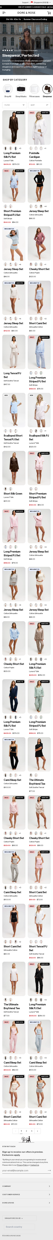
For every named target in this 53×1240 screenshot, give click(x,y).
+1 (45, 148)
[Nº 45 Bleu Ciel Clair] (36, 264)
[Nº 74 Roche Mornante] (10, 148)
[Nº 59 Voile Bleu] (36, 206)
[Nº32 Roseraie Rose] (31, 942)
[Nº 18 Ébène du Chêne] (41, 1000)
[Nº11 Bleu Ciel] (10, 489)
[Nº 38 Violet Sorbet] (10, 431)
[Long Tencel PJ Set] (13, 352)
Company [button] (6, 1186)
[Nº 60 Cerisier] (41, 148)
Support (25, 2)
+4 (45, 206)
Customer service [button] (11, 1194)
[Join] (48, 1170)
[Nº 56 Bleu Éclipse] (16, 148)
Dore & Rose (10, 1235)
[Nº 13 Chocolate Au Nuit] (5, 148)
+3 (20, 148)
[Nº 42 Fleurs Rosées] (36, 148)
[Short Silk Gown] (13, 468)
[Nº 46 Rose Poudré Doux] (16, 833)
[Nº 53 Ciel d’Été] (5, 431)
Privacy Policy (22, 1165)
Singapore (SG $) (12, 1218)
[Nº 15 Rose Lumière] (41, 942)
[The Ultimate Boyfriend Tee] (39, 754)
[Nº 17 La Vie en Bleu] (5, 206)
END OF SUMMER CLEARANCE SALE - (26, 7)
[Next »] (37, 1131)
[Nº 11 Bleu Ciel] (41, 431)
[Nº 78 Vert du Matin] (41, 373)
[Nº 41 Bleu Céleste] (36, 942)
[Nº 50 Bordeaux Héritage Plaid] (31, 264)
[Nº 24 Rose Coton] (16, 264)
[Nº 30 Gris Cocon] (41, 318)
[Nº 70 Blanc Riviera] (16, 431)
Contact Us (34, 1165)
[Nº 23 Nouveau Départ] (36, 775)
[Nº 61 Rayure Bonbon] (31, 431)
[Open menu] (6, 12)
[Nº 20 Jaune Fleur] (31, 148)
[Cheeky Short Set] (39, 243)
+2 (45, 319)
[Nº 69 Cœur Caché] (31, 206)
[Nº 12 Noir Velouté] (41, 206)
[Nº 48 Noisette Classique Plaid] (41, 264)
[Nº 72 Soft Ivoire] (41, 605)
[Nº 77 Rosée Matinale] (10, 206)
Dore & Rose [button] (8, 1203)
